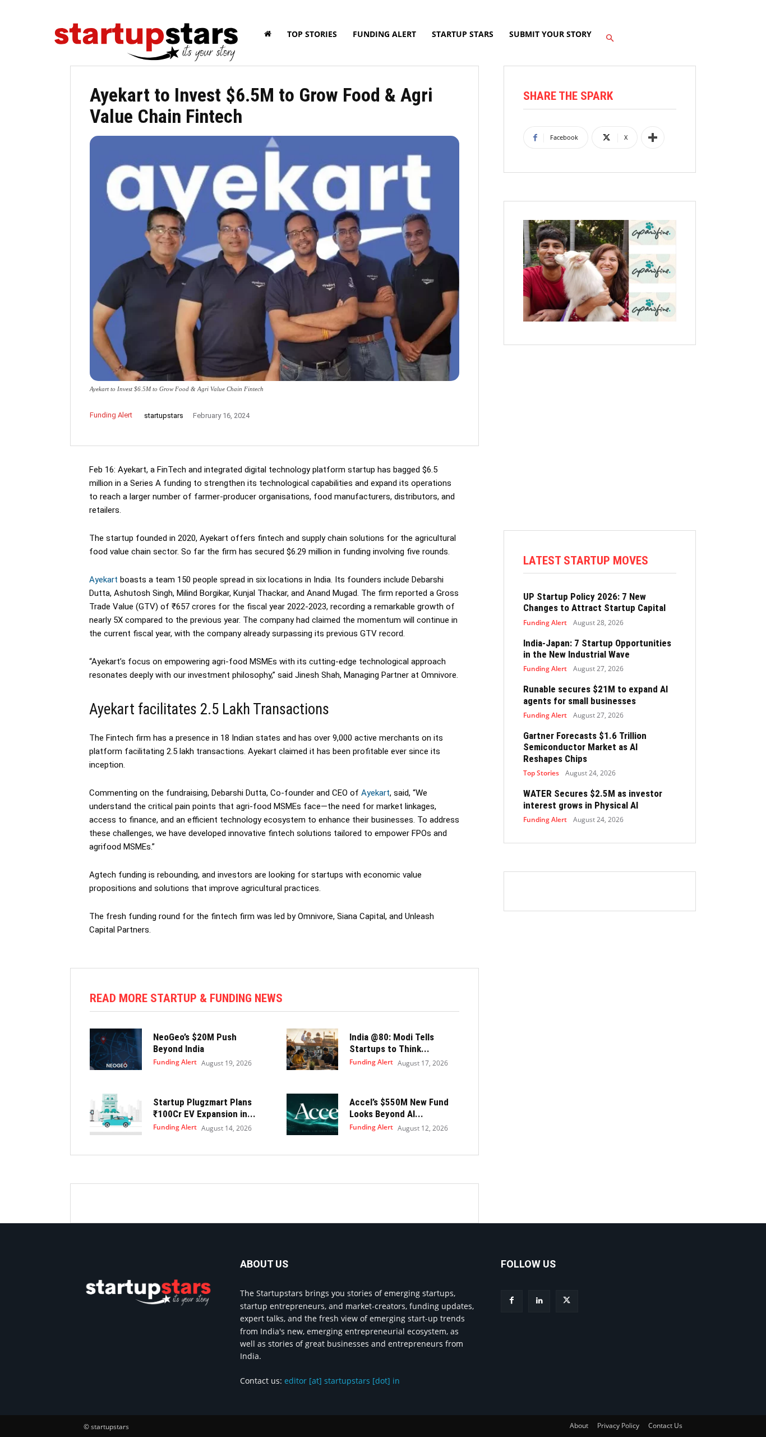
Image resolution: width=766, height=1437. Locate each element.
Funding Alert (111, 415)
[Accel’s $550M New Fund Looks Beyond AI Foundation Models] (313, 1114)
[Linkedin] (539, 1301)
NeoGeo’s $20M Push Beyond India (195, 1042)
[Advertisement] (600, 451)
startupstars (163, 415)
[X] (567, 1301)
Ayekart (103, 580)
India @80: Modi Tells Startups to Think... (391, 1042)
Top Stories (541, 773)
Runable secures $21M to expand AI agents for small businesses (595, 694)
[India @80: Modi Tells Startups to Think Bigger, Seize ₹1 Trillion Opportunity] (313, 1049)
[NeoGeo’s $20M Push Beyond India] (116, 1049)
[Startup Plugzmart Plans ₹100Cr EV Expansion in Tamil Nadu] (116, 1114)
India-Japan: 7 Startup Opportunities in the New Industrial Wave (597, 648)
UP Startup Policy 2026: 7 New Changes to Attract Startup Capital (594, 602)
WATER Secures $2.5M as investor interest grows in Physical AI (592, 799)
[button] (609, 39)
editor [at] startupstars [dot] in (342, 1380)
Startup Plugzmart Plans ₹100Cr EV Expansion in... (204, 1107)
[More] (653, 137)
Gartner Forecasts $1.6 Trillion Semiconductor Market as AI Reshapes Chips (585, 747)
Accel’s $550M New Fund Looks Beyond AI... (399, 1107)
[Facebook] (512, 1301)
